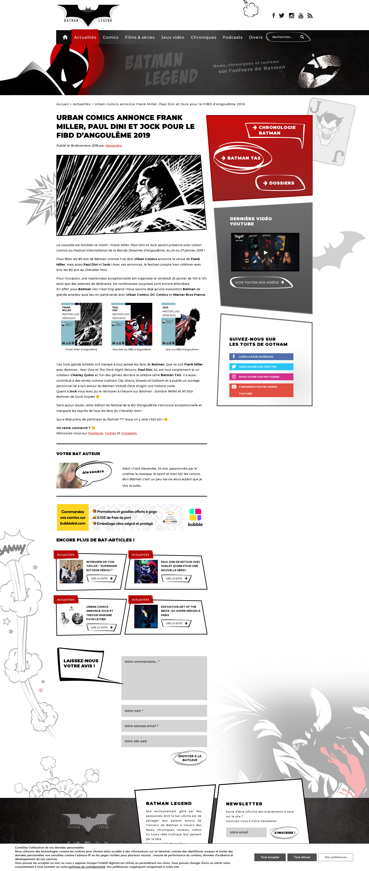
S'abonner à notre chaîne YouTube (258, 390)
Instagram (129, 433)
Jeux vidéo (172, 37)
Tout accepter (270, 857)
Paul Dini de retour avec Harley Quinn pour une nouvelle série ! (180, 566)
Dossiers (281, 183)
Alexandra (113, 146)
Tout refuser (302, 857)
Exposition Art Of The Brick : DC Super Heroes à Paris (180, 611)
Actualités (85, 37)
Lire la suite (99, 578)
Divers (256, 37)
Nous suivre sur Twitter (257, 366)
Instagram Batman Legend (291, 15)
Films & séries (140, 37)
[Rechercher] (302, 37)
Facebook (95, 433)
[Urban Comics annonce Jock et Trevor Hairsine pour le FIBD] (71, 616)
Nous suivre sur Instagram (259, 376)
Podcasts (233, 37)
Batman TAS (244, 158)
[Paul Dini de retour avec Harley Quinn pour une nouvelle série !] (146, 571)
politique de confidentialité (87, 867)
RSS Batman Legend (310, 15)
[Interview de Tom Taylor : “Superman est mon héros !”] (71, 571)
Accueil (65, 37)
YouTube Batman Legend (301, 15)
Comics (111, 37)
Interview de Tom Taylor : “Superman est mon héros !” (101, 566)
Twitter (110, 433)
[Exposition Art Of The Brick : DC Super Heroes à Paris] (146, 616)
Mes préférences (336, 857)
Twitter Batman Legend (282, 15)
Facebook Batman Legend (273, 15)
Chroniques (203, 37)
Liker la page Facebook (256, 356)
